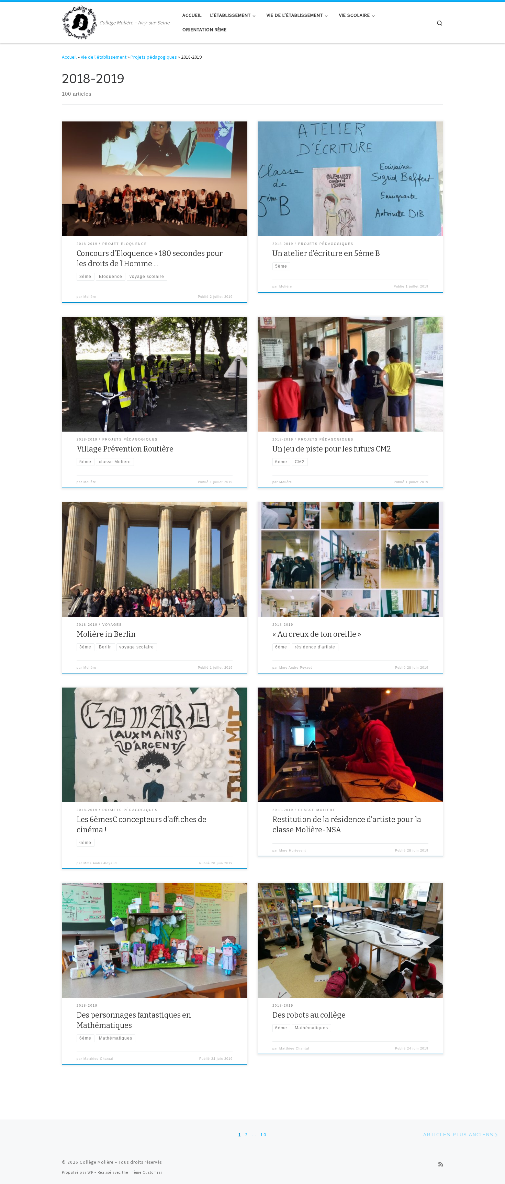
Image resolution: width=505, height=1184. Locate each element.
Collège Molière (96, 1162)
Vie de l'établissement (103, 57)
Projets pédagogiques (154, 57)
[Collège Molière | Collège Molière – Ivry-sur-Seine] (79, 21)
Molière (89, 296)
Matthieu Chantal (98, 1058)
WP (90, 1172)
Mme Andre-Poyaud (296, 667)
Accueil (69, 57)
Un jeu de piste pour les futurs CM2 (331, 449)
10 (263, 1135)
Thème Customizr (145, 1172)
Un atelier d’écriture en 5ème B (326, 253)
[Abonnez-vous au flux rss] (440, 1164)
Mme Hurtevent (292, 850)
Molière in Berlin (106, 634)
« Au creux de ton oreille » (316, 634)
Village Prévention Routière (125, 449)
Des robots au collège (309, 1015)
